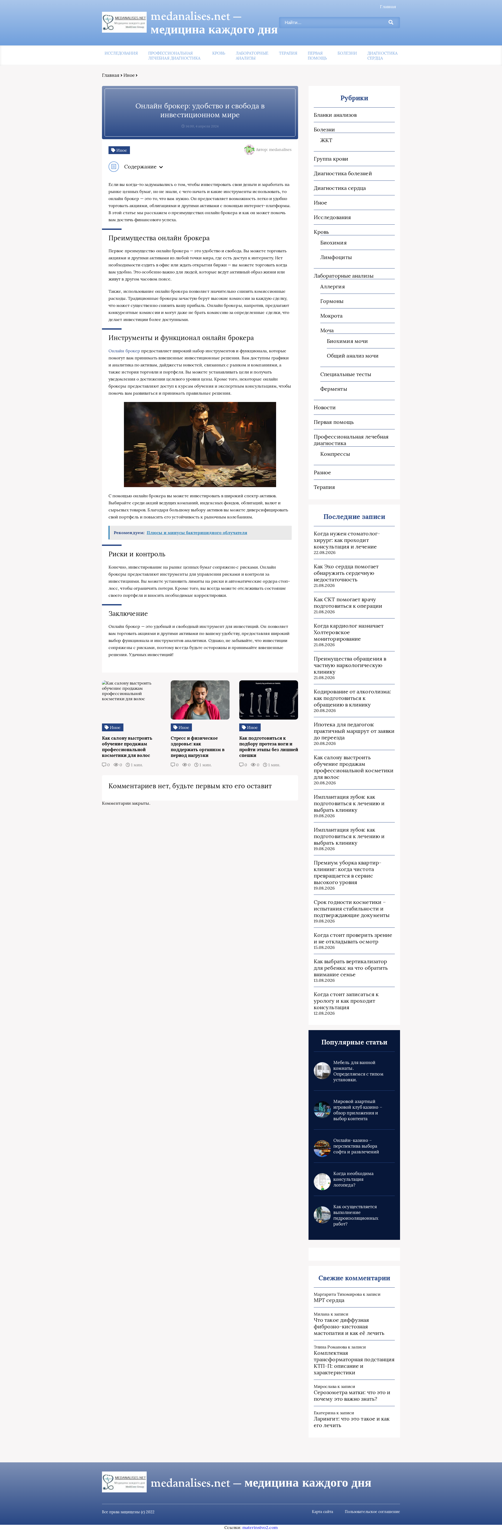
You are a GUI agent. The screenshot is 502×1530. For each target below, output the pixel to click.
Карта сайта (322, 1511)
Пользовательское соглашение (372, 1511)
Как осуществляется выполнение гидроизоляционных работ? (355, 1215)
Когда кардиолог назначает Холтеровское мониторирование (349, 632)
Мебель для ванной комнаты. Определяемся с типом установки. (358, 1071)
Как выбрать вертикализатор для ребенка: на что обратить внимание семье (351, 968)
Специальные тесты (345, 374)
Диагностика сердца (382, 56)
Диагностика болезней (343, 173)
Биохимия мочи (347, 341)
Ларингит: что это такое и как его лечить (352, 1421)
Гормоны (332, 301)
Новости (325, 407)
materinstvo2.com (260, 1527)
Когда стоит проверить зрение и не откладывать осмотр (353, 938)
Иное (129, 75)
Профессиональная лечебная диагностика (174, 56)
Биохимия (333, 242)
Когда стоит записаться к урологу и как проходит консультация (346, 1001)
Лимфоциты (336, 257)
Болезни (347, 53)
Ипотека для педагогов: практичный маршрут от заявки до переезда (354, 731)
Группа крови (331, 158)
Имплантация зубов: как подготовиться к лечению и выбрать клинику (349, 803)
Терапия (288, 53)
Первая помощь (317, 56)
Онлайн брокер (124, 350)
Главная (388, 6)
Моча (327, 330)
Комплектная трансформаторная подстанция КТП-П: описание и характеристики (354, 1363)
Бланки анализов (335, 115)
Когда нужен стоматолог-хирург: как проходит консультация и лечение (347, 540)
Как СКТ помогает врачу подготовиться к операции (348, 602)
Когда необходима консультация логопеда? (353, 1179)
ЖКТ (326, 140)
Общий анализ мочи (353, 355)
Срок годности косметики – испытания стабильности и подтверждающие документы (352, 908)
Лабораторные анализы (252, 56)
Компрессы (335, 454)
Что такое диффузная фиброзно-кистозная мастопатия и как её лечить (349, 1326)
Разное (322, 472)
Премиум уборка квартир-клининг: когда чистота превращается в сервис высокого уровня (347, 872)
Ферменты (333, 389)
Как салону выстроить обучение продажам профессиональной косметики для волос (353, 767)
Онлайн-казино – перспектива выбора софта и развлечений (356, 1146)
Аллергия (332, 286)
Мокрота (331, 315)
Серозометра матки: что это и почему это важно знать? (352, 1395)
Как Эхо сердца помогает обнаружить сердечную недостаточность (346, 573)
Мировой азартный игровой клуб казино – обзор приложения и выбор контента (357, 1110)
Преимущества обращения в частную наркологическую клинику (350, 665)
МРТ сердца (329, 1300)
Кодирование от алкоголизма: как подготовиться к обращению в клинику (352, 698)
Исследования (121, 53)
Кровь (218, 53)
